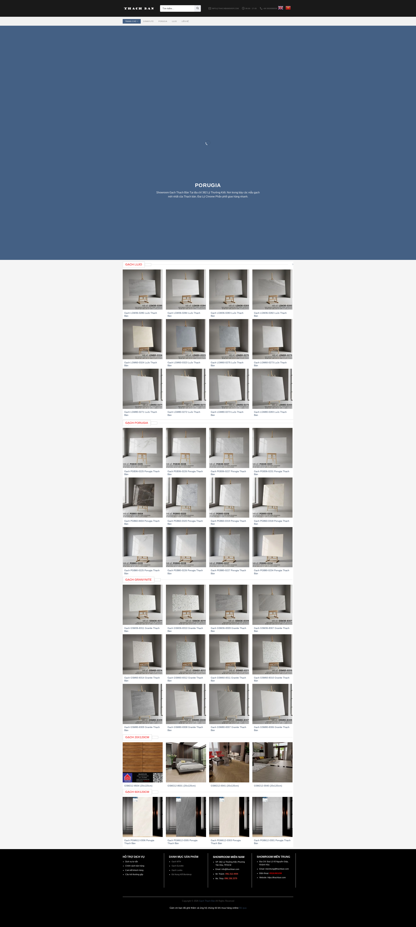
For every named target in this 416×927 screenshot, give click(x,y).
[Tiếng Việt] (288, 7)
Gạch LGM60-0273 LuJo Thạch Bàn (270, 364)
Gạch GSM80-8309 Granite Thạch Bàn (142, 728)
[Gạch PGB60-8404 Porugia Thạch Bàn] (143, 497)
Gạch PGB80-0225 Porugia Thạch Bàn (142, 572)
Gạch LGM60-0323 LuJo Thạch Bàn (184, 364)
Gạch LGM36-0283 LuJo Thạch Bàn (227, 314)
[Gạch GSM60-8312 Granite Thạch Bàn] (186, 654)
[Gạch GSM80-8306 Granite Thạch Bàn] (272, 704)
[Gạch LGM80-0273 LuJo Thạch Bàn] (229, 389)
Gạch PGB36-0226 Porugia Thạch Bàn (185, 473)
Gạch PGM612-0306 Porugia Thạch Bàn (139, 842)
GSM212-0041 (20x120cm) (225, 785)
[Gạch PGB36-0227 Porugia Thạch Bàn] (229, 448)
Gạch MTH (176, 861)
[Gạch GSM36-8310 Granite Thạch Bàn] (186, 605)
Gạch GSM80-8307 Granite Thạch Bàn (228, 728)
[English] (280, 7)
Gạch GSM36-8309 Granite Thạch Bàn (228, 629)
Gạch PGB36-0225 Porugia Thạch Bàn (142, 473)
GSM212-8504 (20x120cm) (138, 785)
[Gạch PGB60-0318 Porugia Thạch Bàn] (272, 497)
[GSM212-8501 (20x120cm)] (186, 762)
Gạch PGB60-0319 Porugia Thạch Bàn (228, 522)
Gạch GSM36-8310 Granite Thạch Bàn (185, 629)
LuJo (174, 21)
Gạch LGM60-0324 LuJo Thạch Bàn (140, 364)
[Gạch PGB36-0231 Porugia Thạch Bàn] (272, 448)
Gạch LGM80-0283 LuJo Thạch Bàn (270, 413)
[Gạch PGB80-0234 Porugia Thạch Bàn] (272, 547)
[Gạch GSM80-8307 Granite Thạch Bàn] (229, 704)
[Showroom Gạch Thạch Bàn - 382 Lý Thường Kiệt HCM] (139, 8)
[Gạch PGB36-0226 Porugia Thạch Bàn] (186, 448)
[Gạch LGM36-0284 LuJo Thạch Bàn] (186, 289)
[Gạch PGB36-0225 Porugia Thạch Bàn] (143, 448)
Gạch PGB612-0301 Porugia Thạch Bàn (272, 842)
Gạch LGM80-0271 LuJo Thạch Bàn (140, 413)
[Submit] (197, 8)
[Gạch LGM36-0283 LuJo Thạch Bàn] (229, 289)
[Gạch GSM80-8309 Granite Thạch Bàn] (143, 704)
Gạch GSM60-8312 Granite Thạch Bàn (185, 679)
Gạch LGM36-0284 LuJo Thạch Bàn (184, 314)
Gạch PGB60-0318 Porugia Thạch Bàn (271, 522)
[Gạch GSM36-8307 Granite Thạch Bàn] (272, 605)
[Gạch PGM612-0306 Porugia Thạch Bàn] (143, 817)
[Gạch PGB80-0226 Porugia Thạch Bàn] (186, 547)
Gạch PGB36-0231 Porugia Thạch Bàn (271, 473)
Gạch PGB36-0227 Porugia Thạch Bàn (228, 473)
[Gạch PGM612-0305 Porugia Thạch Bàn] (186, 817)
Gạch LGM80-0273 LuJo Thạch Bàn (227, 413)
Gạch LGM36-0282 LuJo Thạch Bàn (270, 314)
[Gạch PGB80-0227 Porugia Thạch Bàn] (229, 547)
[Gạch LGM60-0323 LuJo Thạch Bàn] (186, 339)
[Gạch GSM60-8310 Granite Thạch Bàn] (272, 654)
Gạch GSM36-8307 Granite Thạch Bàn (271, 629)
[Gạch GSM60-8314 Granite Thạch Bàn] (143, 654)
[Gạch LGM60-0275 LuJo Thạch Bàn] (229, 339)
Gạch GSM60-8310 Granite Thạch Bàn (271, 679)
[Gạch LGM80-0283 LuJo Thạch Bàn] (272, 389)
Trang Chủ (130, 21)
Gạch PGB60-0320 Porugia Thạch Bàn (185, 522)
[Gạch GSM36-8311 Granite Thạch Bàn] (143, 605)
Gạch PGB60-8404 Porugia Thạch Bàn (142, 522)
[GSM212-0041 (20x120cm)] (229, 762)
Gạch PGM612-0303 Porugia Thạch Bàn (226, 842)
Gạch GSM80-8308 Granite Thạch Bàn (185, 728)
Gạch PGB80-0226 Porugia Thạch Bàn (185, 572)
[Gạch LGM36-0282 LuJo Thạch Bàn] (272, 289)
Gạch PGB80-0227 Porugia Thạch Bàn (228, 572)
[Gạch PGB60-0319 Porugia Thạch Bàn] (229, 497)
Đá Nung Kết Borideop (182, 874)
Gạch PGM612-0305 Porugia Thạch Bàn (182, 842)
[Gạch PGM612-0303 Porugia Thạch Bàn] (229, 817)
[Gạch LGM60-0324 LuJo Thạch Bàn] (143, 339)
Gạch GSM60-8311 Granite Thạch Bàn (228, 679)
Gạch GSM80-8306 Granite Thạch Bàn (271, 728)
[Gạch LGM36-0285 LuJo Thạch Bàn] (143, 289)
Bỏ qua (243, 908)
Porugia (162, 21)
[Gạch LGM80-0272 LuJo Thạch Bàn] (186, 389)
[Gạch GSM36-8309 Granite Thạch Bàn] (229, 605)
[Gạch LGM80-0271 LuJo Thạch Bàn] (143, 389)
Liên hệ (185, 21)
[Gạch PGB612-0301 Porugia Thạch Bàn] (272, 817)
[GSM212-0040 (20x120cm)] (272, 762)
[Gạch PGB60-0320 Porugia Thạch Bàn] (186, 497)
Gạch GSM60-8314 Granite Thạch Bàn (142, 679)
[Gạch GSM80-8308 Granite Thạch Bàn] (186, 704)
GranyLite (148, 21)
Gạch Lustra (177, 870)
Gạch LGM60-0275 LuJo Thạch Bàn (227, 364)
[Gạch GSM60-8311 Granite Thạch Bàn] (229, 654)
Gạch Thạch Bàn (207, 901)
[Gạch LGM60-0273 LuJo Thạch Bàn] (272, 339)
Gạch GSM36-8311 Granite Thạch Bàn (142, 629)
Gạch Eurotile (178, 866)
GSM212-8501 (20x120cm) (182, 785)
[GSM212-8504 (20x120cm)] (143, 762)
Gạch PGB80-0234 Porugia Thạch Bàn (271, 572)
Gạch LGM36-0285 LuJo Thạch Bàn (140, 314)
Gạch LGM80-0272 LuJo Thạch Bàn (184, 413)
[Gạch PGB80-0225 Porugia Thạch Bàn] (143, 547)
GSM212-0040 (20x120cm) (268, 785)
